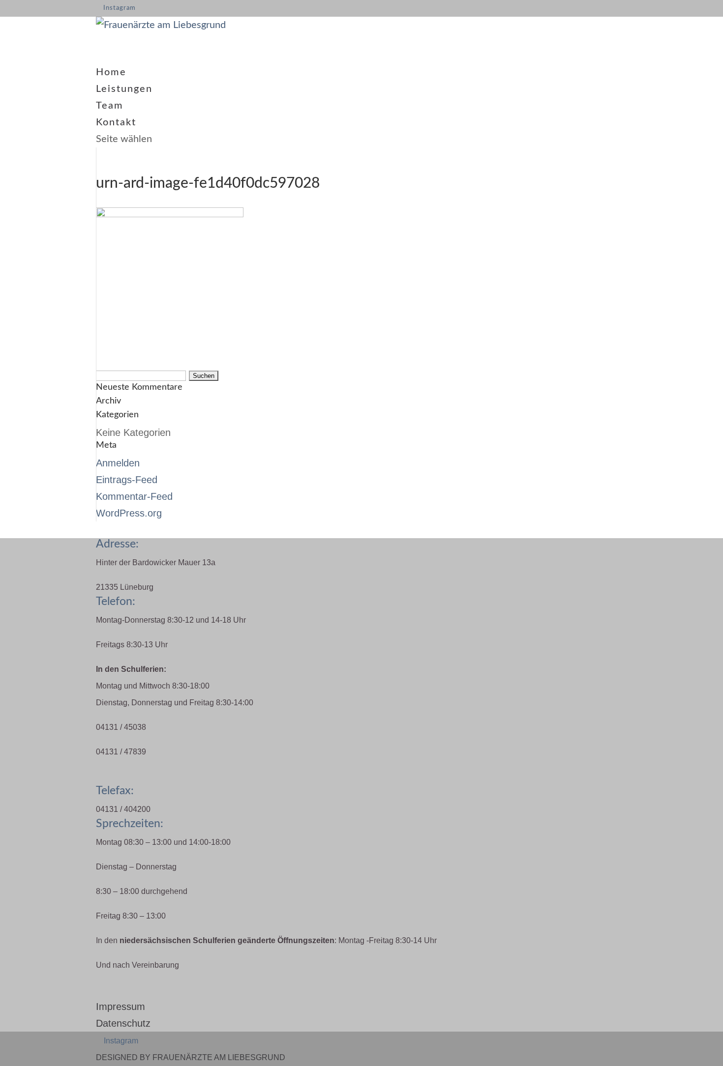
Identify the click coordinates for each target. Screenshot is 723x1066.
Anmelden (118, 463)
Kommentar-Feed (134, 496)
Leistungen (124, 89)
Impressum (120, 1006)
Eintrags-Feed (126, 479)
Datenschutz (123, 1023)
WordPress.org (129, 513)
